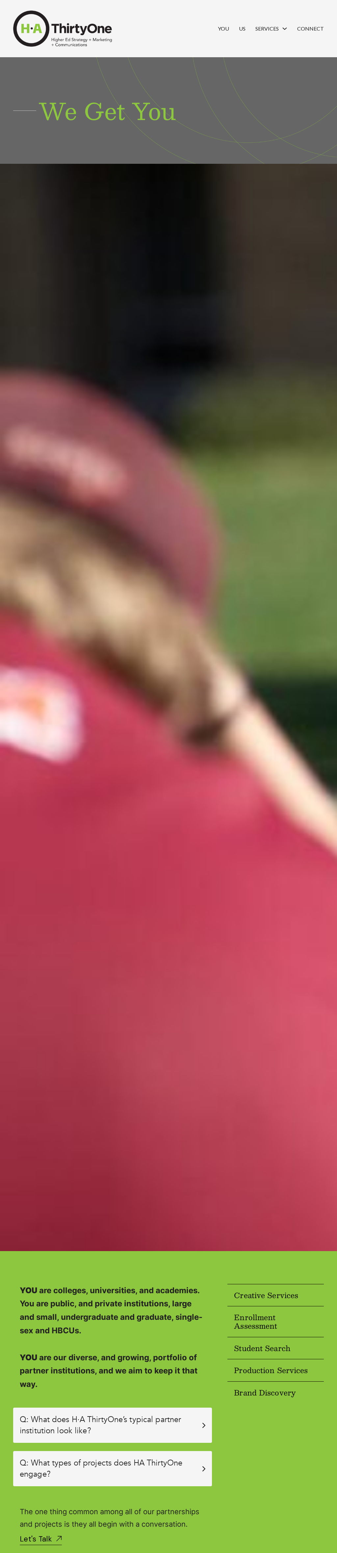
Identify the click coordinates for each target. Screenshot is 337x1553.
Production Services (271, 1370)
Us (242, 28)
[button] (112, 1425)
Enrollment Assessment (255, 1321)
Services (267, 28)
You (223, 28)
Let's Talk (36, 1539)
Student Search (262, 1348)
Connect (310, 28)
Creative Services (266, 1295)
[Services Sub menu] (284, 28)
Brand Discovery (265, 1392)
